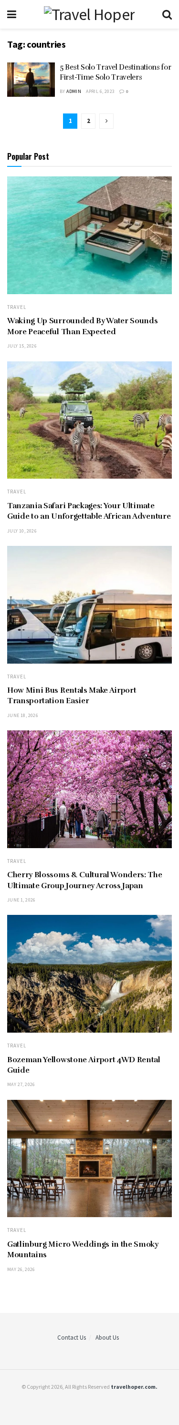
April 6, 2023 (100, 91)
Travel (16, 307)
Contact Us (71, 1337)
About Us (107, 1337)
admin (73, 91)
